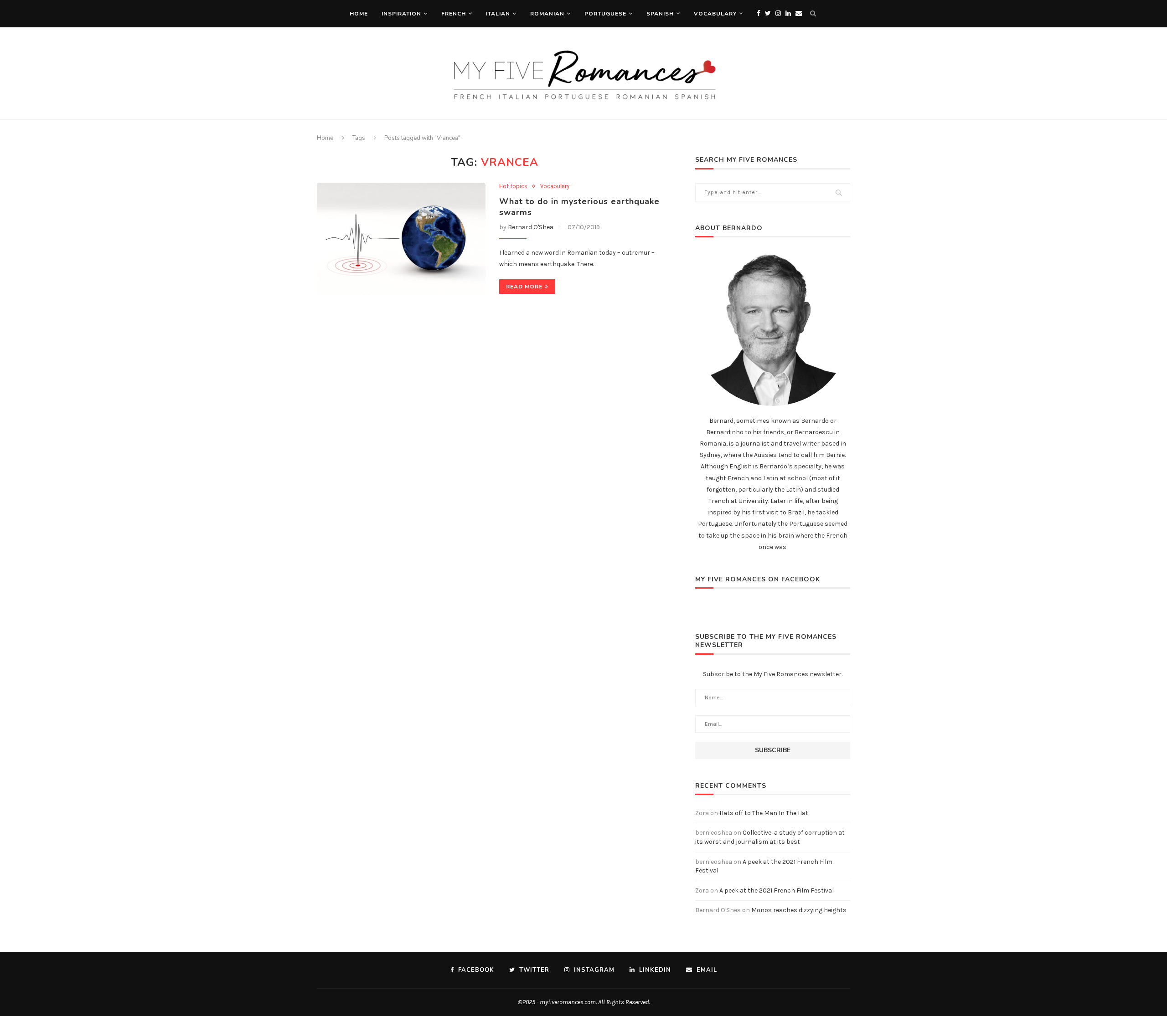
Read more (524, 286)
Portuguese (605, 13)
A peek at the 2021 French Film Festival (776, 890)
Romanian (547, 13)
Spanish (660, 13)
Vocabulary (715, 13)
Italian (498, 13)
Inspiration (401, 13)
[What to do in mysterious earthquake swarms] (401, 239)
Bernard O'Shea (530, 227)
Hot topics (513, 186)
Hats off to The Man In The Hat (763, 813)
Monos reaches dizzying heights (799, 910)
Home (359, 13)
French (453, 13)
